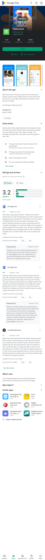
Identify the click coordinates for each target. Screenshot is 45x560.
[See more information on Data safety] (41, 123)
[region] (22, 41)
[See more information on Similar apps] (41, 390)
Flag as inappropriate (12, 419)
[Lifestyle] (7, 118)
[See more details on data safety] (10, 166)
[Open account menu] (41, 2)
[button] (21, 42)
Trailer (22, 18)
